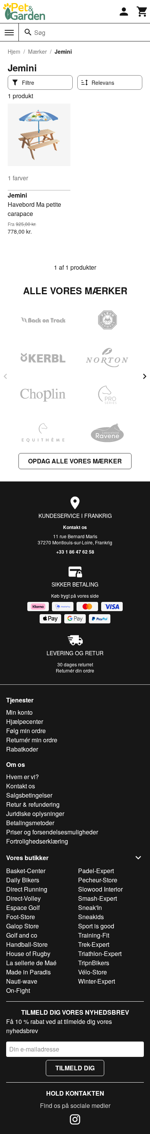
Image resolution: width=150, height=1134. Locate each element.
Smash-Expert (97, 898)
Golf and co (21, 935)
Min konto (19, 712)
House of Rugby (28, 953)
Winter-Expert (96, 981)
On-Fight (18, 990)
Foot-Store (20, 916)
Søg (39, 32)
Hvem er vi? (22, 776)
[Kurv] (142, 11)
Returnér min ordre (31, 739)
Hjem (14, 51)
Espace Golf (23, 907)
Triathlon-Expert (100, 953)
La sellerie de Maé (31, 962)
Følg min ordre (26, 730)
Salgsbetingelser (29, 795)
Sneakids (91, 916)
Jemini (17, 195)
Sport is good (96, 925)
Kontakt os (75, 527)
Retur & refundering (33, 804)
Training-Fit (93, 935)
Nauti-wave (21, 981)
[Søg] (28, 32)
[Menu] (9, 32)
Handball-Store (27, 944)
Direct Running (26, 889)
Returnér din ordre (75, 670)
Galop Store (22, 925)
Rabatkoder (22, 749)
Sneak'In (90, 907)
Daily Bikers (22, 879)
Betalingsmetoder (30, 822)
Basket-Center (25, 870)
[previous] (5, 376)
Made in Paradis (28, 972)
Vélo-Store (92, 972)
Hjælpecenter (24, 721)
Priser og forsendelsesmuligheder (52, 831)
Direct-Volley (23, 898)
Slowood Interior (100, 889)
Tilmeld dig (75, 1067)
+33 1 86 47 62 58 (75, 551)
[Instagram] (75, 1120)
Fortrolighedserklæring (37, 841)
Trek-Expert (93, 944)
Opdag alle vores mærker (75, 461)
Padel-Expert (96, 870)
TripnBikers (93, 962)
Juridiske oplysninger (35, 813)
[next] (144, 376)
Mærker (37, 51)
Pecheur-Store (97, 879)
